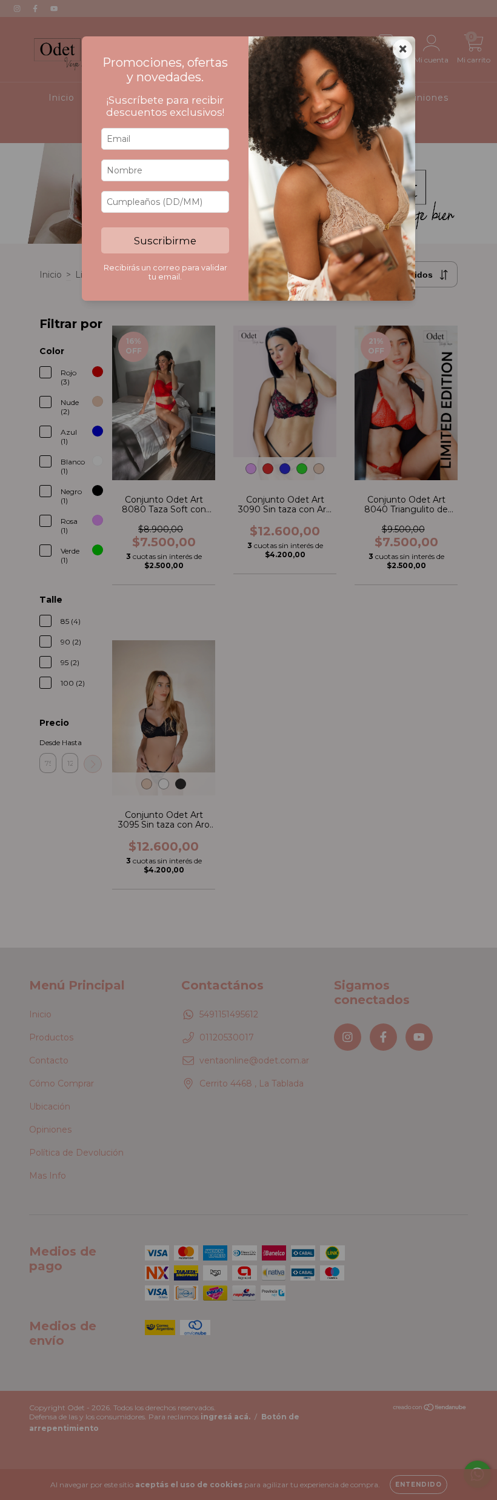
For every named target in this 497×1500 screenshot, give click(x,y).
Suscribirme (165, 241)
